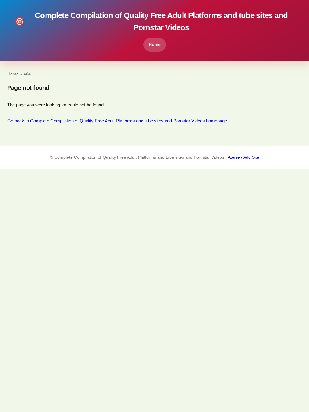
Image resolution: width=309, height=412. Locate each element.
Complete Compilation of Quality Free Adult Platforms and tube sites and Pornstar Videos (151, 21)
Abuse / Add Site (243, 157)
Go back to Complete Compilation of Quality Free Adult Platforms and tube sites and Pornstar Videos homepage (117, 120)
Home (155, 44)
